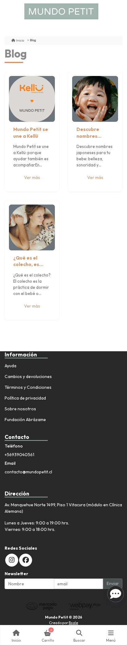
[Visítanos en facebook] (25, 560)
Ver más (32, 177)
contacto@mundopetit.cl (28, 472)
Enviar (113, 583)
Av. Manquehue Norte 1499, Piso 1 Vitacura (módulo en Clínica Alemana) (63, 508)
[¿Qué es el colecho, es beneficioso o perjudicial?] (32, 227)
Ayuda (10, 365)
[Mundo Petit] (61, 11)
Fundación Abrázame (25, 419)
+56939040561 (19, 454)
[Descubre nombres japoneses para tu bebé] (95, 99)
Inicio (20, 40)
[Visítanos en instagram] (11, 560)
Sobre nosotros (20, 409)
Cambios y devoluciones (28, 376)
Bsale (73, 622)
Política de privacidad (25, 398)
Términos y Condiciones (28, 387)
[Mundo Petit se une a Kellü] (32, 99)
